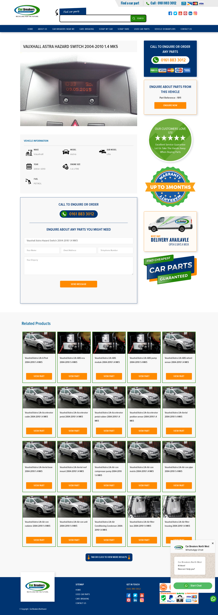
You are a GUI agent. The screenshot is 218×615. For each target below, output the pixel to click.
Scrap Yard (123, 29)
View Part (39, 376)
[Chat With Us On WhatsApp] (212, 600)
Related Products (36, 323)
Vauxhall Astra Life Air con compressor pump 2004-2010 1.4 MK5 (108, 471)
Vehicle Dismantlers (165, 29)
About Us (42, 29)
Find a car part (130, 3)
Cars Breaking (86, 29)
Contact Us (186, 29)
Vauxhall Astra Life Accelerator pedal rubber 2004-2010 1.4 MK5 (109, 416)
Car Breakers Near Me (63, 29)
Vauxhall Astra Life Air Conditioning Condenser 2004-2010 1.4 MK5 (109, 526)
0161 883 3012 (167, 3)
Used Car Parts (142, 29)
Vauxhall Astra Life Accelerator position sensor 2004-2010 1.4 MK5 (144, 416)
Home (30, 29)
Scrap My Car (106, 29)
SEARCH (140, 18)
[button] (109, 560)
